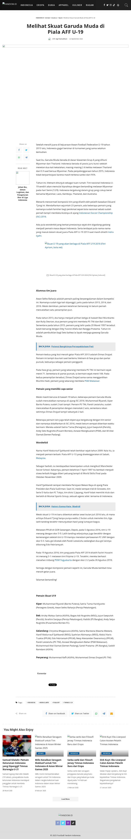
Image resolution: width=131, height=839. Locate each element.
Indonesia (31, 702)
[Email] (111, 713)
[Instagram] (110, 5)
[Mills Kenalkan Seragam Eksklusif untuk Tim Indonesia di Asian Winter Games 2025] (49, 746)
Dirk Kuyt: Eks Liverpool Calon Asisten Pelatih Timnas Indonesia (112, 763)
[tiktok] (114, 5)
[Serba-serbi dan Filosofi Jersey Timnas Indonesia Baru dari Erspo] (81, 746)
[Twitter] (107, 5)
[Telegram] (26, 157)
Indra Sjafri (44, 702)
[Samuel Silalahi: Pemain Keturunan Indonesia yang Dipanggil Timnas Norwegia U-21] (17, 746)
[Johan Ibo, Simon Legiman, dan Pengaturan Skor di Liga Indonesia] (22, 178)
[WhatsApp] (19, 157)
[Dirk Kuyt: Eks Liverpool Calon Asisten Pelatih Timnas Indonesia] (114, 746)
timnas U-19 (68, 702)
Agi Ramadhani (61, 39)
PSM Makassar (92, 380)
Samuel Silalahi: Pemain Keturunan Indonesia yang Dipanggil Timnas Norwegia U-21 (16, 764)
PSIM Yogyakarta (63, 560)
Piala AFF (56, 702)
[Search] (126, 5)
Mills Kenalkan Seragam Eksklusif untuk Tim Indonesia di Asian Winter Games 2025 (49, 764)
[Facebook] (104, 5)
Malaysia (40, 458)
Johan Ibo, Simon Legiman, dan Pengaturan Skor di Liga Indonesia (23, 193)
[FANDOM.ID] (10, 5)
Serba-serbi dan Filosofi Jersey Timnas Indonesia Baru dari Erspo (80, 763)
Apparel (41, 753)
